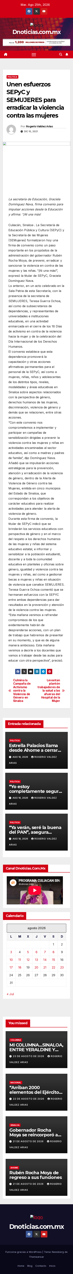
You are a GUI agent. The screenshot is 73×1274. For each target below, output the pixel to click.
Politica (12, 77)
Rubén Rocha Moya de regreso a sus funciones (35, 1175)
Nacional (15, 1082)
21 (44, 967)
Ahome (14, 1168)
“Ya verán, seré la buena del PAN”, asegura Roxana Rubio (35, 832)
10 (11, 960)
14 (45, 960)
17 (11, 967)
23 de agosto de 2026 (29, 1056)
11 (19, 960)
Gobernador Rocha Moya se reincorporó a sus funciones (33, 1134)
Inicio (52, 1265)
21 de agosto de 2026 (28, 1141)
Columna (15, 1040)
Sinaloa (14, 1125)
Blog (29, 1265)
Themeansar (36, 1256)
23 (62, 967)
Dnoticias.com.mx (36, 32)
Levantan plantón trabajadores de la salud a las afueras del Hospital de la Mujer (48, 691)
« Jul (10, 994)
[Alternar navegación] (34, 54)
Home (21, 1265)
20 (36, 967)
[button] (60, 54)
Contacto (40, 1265)
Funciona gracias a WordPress (23, 1251)
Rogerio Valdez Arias (39, 126)
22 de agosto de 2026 (29, 1098)
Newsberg (58, 1251)
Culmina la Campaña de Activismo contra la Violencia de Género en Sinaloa (22, 691)
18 (19, 967)
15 (53, 960)
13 (36, 960)
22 (53, 967)
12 (28, 960)
